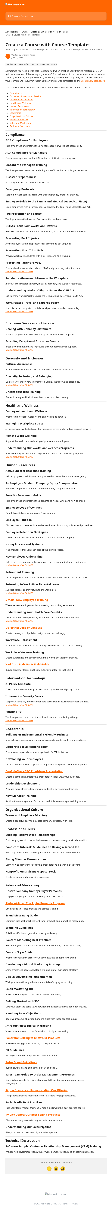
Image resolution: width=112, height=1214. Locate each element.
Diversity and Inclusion (21, 99)
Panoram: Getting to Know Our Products (32, 1038)
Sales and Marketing (20, 122)
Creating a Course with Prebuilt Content (49, 31)
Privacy (75, 1203)
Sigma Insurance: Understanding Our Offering (36, 1090)
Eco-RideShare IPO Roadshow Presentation (34, 771)
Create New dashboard (93, 80)
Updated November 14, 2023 (19, 271)
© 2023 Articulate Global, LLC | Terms (51, 1203)
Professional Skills (19, 119)
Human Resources (19, 106)
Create (25, 31)
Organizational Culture (21, 116)
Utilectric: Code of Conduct (23, 628)
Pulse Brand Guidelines (21, 1062)
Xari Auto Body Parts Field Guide (27, 664)
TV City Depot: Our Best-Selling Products (32, 1114)
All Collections (11, 31)
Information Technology (22, 109)
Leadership (15, 112)
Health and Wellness (20, 102)
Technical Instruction (20, 126)
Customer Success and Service (25, 96)
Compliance (16, 93)
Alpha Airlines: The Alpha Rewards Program (35, 903)
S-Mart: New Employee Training (26, 600)
